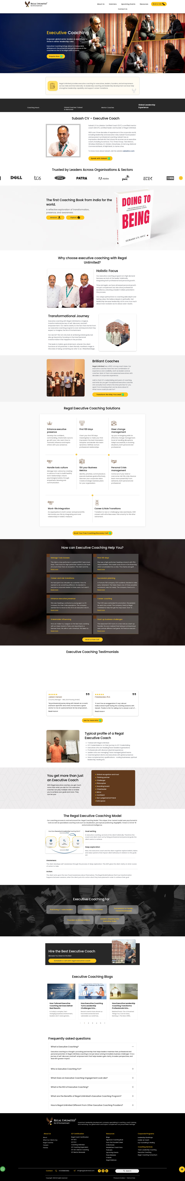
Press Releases (111, 1155)
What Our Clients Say (50, 1140)
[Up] (182, 1169)
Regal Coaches (48, 1143)
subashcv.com (128, 151)
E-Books (108, 1158)
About (45, 1137)
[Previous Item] (4, 178)
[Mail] (99, 1170)
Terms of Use (131, 1178)
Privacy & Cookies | (120, 1178)
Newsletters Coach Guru (114, 1147)
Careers (45, 1145)
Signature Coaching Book (114, 1140)
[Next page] (104, 1023)
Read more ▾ (53, 711)
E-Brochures (110, 1145)
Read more (54, 569)
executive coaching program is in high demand (117, 276)
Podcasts (109, 1150)
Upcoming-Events (112, 1152)
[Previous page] (80, 1023)
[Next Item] (181, 178)
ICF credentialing (107, 380)
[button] (101, 4)
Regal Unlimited (98, 366)
